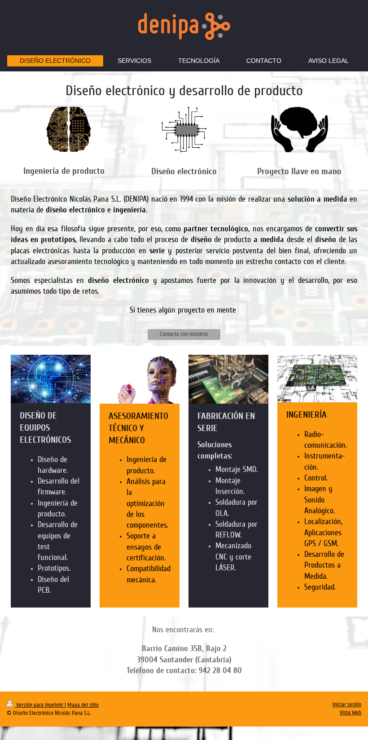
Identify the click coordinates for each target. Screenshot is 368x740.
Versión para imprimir (40, 705)
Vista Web (350, 712)
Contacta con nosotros (184, 334)
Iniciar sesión (347, 704)
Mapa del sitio (83, 705)
